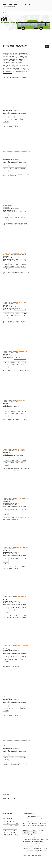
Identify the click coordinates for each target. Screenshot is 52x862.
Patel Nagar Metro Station (36, 841)
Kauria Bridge (25, 830)
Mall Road (43, 837)
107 (11, 821)
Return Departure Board (20, 113)
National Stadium (35, 839)
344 (7, 825)
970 (9, 834)
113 (8, 830)
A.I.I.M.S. (24, 816)
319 (10, 823)
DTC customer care (7, 73)
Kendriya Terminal (33, 830)
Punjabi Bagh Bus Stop (27, 846)
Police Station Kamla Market (29, 843)
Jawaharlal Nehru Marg (41, 827)
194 (9, 109)
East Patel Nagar (42, 823)
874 (7, 821)
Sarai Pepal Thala (26, 848)
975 (14, 821)
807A (11, 825)
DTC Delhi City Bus (16, 4)
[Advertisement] (26, 38)
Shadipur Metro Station (36, 848)
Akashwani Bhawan (27, 818)
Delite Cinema (34, 823)
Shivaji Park (45, 848)
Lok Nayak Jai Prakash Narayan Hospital (31, 837)
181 (13, 823)
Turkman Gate (26, 852)
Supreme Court (33, 850)
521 (13, 828)
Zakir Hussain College (36, 855)
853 (4, 832)
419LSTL (5, 828)
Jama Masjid (32, 827)
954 (16, 828)
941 (11, 830)
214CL (4, 830)
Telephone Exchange (42, 850)
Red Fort (41, 846)
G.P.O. (24, 825)
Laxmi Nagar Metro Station (28, 834)
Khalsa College (26, 832)
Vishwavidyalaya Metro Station (36, 852)
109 (17, 821)
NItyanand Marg (26, 841)
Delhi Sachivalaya (26, 823)
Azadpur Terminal (41, 818)
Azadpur (34, 818)
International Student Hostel (41, 825)
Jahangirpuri (25, 827)
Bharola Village (26, 821)
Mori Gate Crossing (27, 839)
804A (17, 823)
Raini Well (36, 846)
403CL (4, 834)
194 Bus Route (20, 59)
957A (7, 823)
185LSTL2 (16, 825)
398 (10, 828)
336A (8, 832)
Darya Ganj (33, 821)
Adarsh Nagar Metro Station (34, 816)
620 (4, 825)
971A (15, 830)
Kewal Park (41, 830)
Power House (39, 843)
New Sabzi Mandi (44, 839)
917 (15, 832)
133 (11, 832)
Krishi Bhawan (33, 832)
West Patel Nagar (26, 855)
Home (4, 12)
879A (16, 834)
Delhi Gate (39, 821)
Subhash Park (26, 850)
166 (4, 821)
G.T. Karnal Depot (30, 825)
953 (12, 834)
